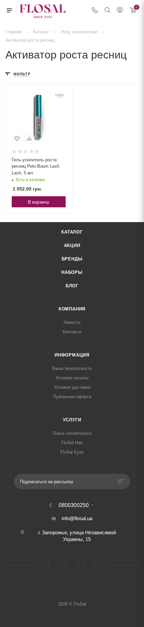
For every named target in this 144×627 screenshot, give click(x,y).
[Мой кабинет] (120, 10)
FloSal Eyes (72, 452)
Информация (72, 355)
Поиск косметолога (72, 433)
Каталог (72, 232)
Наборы (72, 272)
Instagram (55, 565)
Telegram (72, 565)
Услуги (72, 419)
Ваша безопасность (72, 368)
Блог (72, 285)
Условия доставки (72, 387)
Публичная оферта (72, 396)
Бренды (72, 258)
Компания (72, 308)
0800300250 (74, 505)
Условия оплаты (72, 377)
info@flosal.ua (77, 518)
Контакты (72, 331)
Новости (72, 322)
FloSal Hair (72, 442)
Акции (72, 245)
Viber (89, 565)
